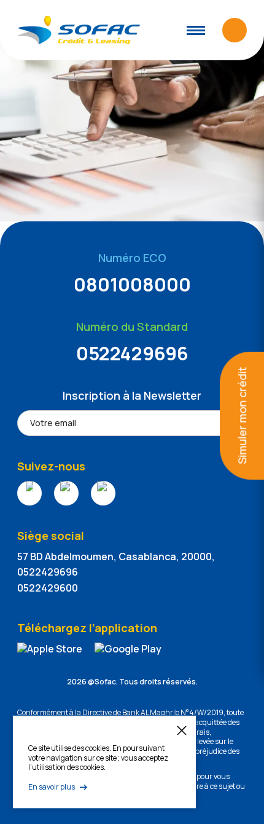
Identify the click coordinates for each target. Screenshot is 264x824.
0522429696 (132, 353)
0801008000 (132, 284)
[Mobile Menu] (196, 30)
